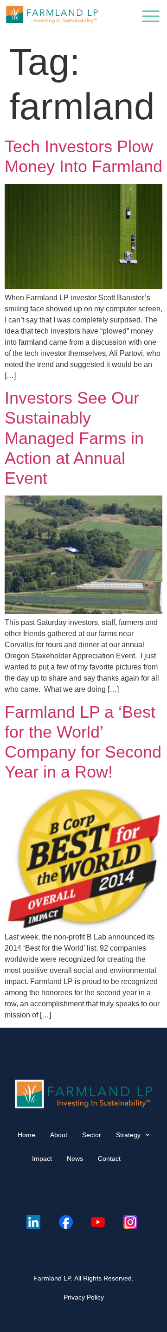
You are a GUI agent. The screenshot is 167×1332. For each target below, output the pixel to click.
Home (26, 1135)
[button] (150, 18)
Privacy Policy (84, 1297)
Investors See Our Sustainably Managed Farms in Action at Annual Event (74, 438)
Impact (42, 1158)
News (75, 1158)
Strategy (128, 1135)
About (58, 1135)
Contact (109, 1158)
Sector (91, 1135)
